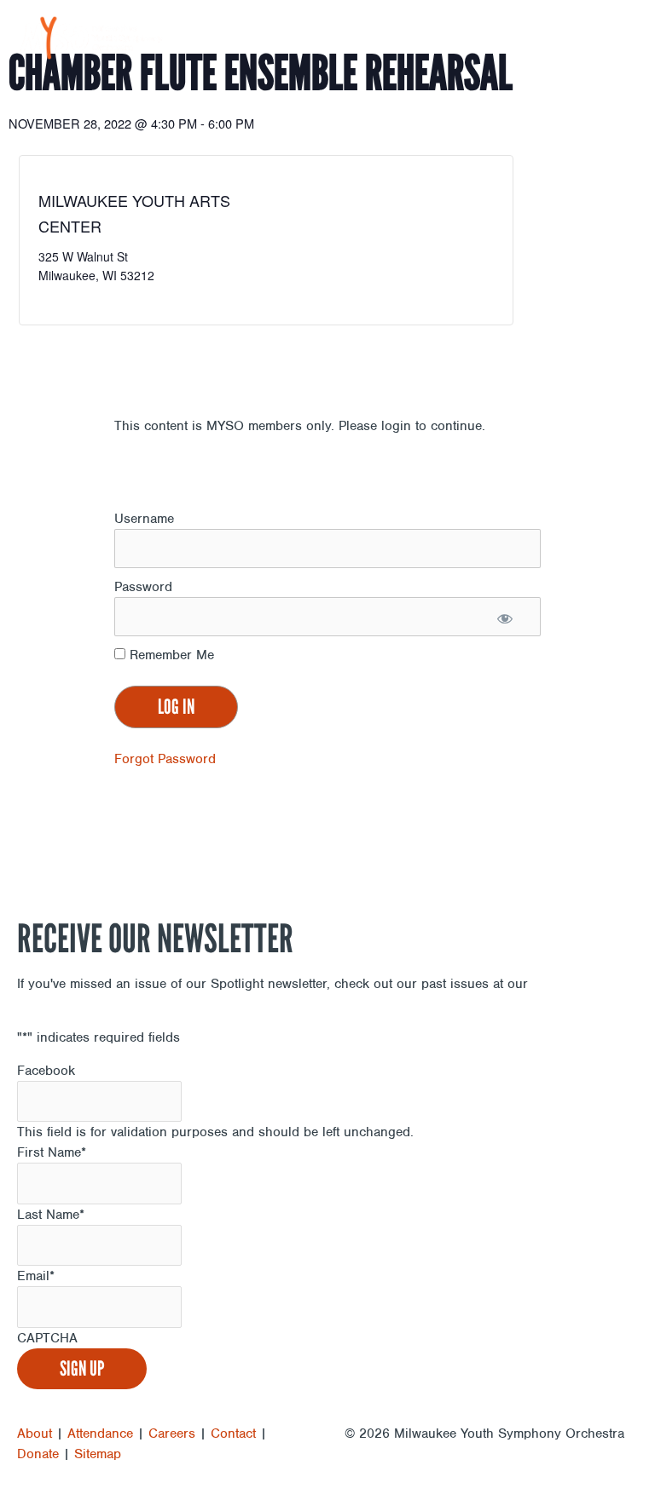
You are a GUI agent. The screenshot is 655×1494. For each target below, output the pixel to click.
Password (143, 586)
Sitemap (97, 1453)
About (34, 1433)
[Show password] (504, 617)
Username (144, 518)
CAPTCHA (47, 1338)
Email (36, 1275)
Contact (233, 1433)
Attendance (100, 1433)
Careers (171, 1433)
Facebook (46, 1070)
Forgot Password (165, 758)
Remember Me (169, 655)
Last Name (50, 1214)
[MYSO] (91, 38)
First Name (51, 1152)
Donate (38, 1453)
